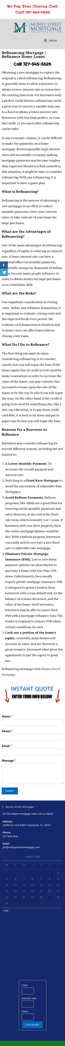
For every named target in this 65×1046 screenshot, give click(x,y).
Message (9, 760)
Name (7, 716)
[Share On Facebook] (4, 265)
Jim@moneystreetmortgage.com (21, 847)
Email (7, 746)
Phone (7, 731)
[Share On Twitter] (4, 272)
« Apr (6, 910)
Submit (9, 790)
